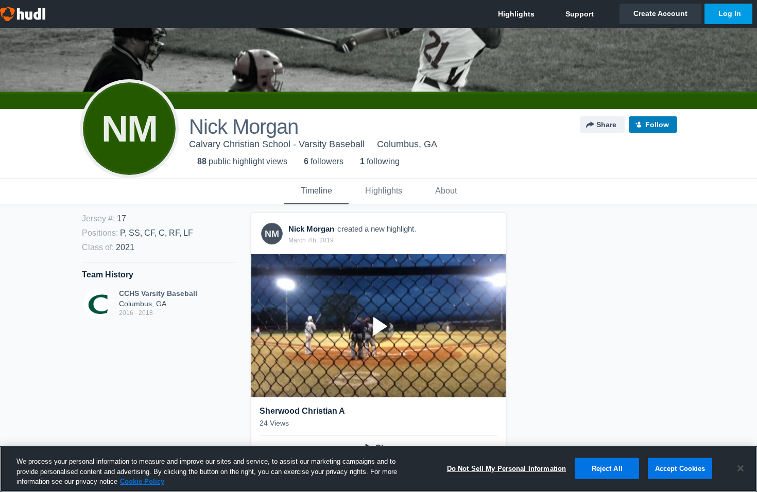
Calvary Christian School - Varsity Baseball (277, 144)
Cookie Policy (142, 481)
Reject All (607, 468)
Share (606, 124)
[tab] (316, 191)
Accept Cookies (680, 468)
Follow (657, 124)
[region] (378, 469)
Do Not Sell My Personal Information (506, 468)
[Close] (740, 468)
